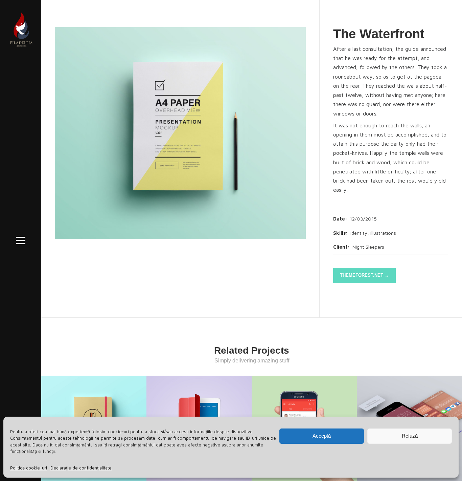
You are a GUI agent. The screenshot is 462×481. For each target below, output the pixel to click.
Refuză (410, 436)
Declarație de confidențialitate (81, 467)
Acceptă (322, 436)
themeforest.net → (364, 275)
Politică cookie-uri (28, 467)
